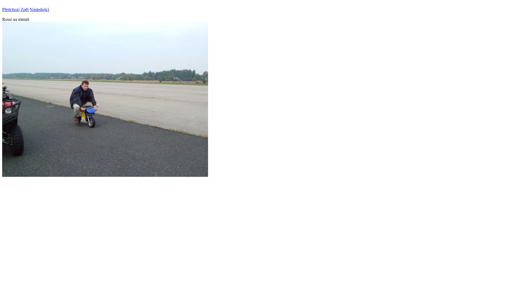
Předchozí (10, 9)
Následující (39, 9)
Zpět (25, 9)
